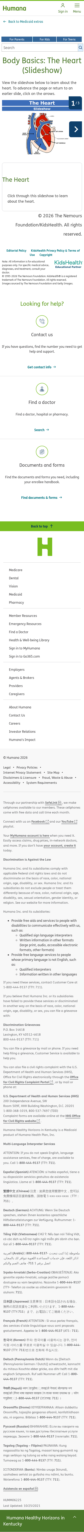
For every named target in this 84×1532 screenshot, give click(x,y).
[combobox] (42, 47)
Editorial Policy (16, 250)
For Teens (69, 39)
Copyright (46, 255)
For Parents (17, 39)
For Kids (45, 39)
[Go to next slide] (75, 129)
